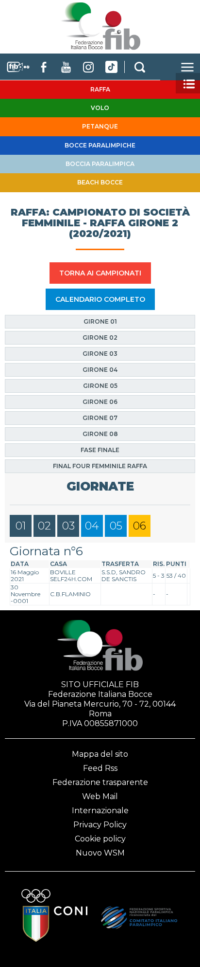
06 (139, 525)
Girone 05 (100, 385)
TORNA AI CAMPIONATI (100, 273)
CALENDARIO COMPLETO (100, 299)
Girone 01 (100, 321)
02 (44, 525)
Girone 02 (100, 337)
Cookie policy (100, 838)
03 (68, 525)
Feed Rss (100, 768)
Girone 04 (100, 369)
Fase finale (100, 450)
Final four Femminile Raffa (100, 466)
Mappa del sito (100, 754)
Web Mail (100, 796)
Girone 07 (100, 417)
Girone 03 (100, 353)
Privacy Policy (100, 824)
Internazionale (100, 810)
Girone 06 (100, 401)
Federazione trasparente (100, 782)
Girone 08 (100, 434)
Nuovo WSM (100, 853)
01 (21, 525)
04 (92, 525)
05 (116, 525)
